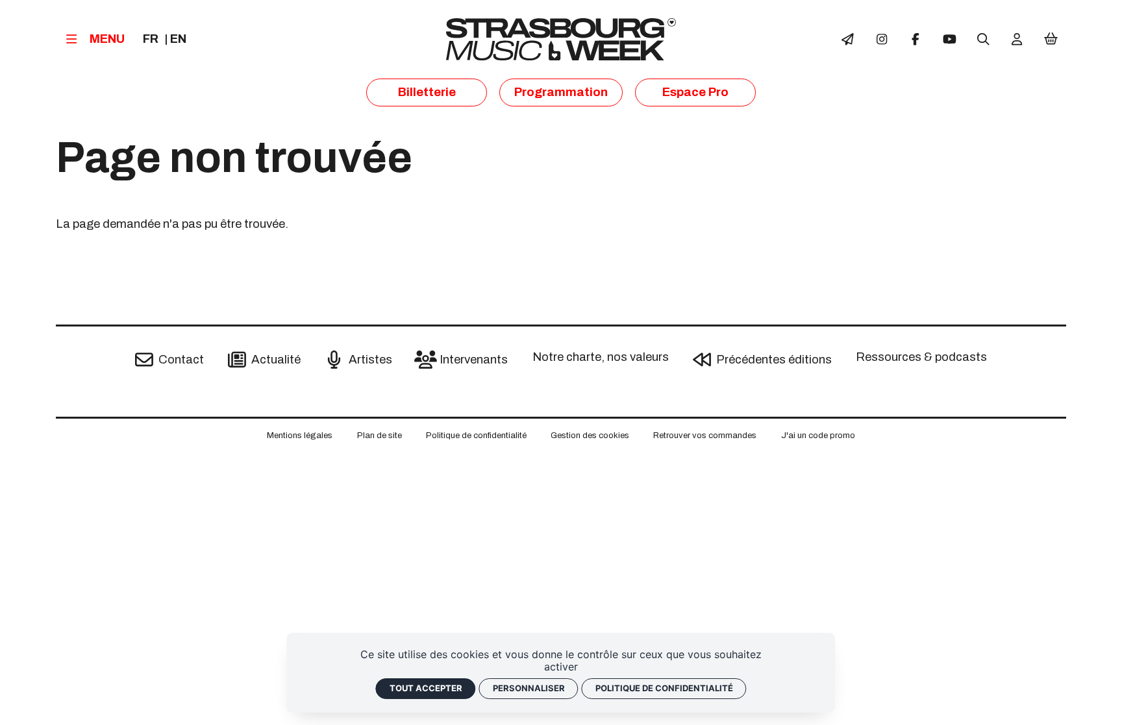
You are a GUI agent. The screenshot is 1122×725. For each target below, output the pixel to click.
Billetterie (427, 92)
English (178, 40)
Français (150, 40)
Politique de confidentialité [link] (664, 688)
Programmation (561, 92)
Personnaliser (529, 688)
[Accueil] (561, 39)
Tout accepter (426, 688)
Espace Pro (695, 92)
